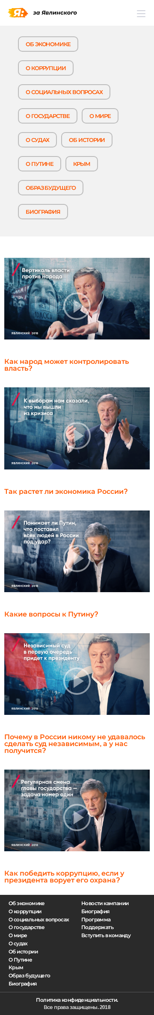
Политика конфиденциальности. (77, 1000)
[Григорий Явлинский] (42, 13)
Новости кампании (104, 903)
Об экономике (48, 44)
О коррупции (46, 68)
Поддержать (97, 927)
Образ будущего (51, 188)
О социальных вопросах (64, 92)
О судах (37, 140)
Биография (43, 212)
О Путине (39, 164)
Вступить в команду (105, 935)
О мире (100, 116)
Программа (96, 920)
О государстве (48, 116)
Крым (81, 164)
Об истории (87, 140)
